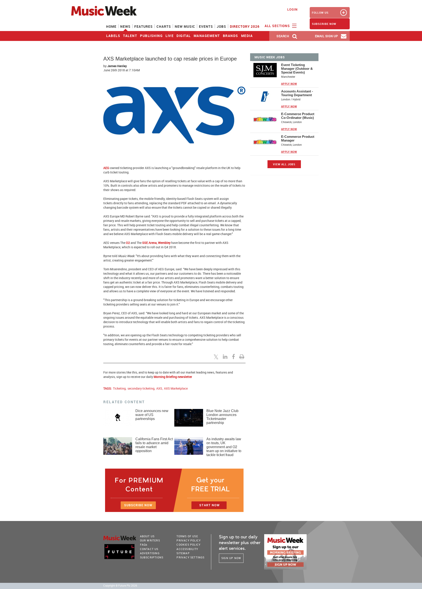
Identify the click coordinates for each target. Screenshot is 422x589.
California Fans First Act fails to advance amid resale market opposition (154, 445)
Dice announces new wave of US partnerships (151, 415)
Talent (130, 35)
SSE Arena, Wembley (156, 243)
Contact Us (149, 549)
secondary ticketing (141, 388)
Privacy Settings (190, 557)
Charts (163, 26)
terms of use (187, 536)
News (125, 26)
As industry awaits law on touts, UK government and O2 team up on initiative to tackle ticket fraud (223, 447)
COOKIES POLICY (188, 544)
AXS (159, 388)
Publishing (151, 35)
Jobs (221, 26)
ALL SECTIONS (278, 26)
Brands (230, 35)
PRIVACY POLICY (188, 540)
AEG (106, 168)
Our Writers (150, 540)
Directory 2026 (245, 26)
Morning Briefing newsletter (173, 377)
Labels (113, 35)
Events (206, 26)
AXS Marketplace (176, 388)
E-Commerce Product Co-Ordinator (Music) (297, 116)
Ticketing (119, 388)
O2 (128, 243)
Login (292, 9)
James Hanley (117, 66)
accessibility (187, 549)
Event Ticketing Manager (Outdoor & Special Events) (297, 68)
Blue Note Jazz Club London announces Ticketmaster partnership (222, 417)
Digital (183, 35)
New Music (185, 26)
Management (207, 35)
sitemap (182, 553)
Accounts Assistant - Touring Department (297, 93)
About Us (147, 536)
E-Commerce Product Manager (297, 138)
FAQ (143, 544)
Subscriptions (152, 557)
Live (170, 35)
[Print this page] (242, 356)
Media (247, 35)
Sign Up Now (231, 558)
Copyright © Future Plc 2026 (120, 585)
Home (111, 26)
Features (143, 26)
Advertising (150, 553)
